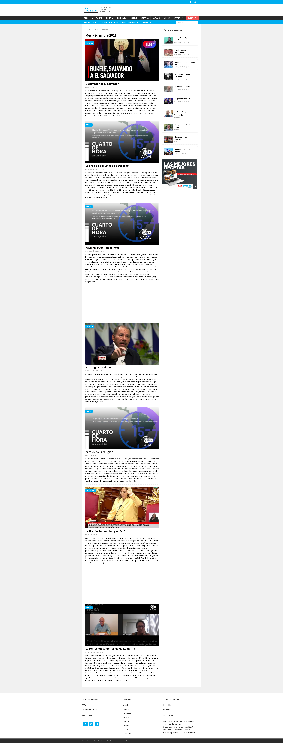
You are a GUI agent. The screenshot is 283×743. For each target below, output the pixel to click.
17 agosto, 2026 (180, 79)
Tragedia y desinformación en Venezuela (181, 113)
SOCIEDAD (133, 18)
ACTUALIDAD (97, 18)
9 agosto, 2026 (180, 117)
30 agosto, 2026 (180, 42)
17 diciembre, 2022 (93, 251)
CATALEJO (156, 18)
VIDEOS (167, 18)
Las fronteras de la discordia (182, 75)
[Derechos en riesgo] (168, 89)
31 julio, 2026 (180, 141)
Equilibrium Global (89, 709)
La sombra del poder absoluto (182, 39)
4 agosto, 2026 (180, 129)
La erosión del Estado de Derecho (107, 165)
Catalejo (126, 725)
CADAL (84, 705)
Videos (125, 729)
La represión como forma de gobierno (110, 648)
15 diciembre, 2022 (93, 371)
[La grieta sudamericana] (168, 101)
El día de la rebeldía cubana (182, 150)
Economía (127, 713)
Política (126, 709)
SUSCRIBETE (192, 18)
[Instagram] (195, 2)
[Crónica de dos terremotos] (168, 52)
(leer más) (116, 115)
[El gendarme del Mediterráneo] (168, 139)
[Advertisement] (161, 9)
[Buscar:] (187, 22)
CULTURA (145, 18)
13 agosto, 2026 (180, 89)
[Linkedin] (199, 2)
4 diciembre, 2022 (93, 652)
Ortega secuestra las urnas (182, 126)
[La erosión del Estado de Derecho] (122, 142)
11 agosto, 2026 (180, 101)
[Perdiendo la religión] (122, 428)
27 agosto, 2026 (180, 54)
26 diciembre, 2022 (93, 169)
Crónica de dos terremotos (180, 51)
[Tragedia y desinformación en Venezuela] (168, 113)
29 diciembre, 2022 (93, 87)
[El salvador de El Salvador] (122, 60)
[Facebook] (191, 2)
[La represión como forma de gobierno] (122, 625)
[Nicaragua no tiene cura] (122, 344)
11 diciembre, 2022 (93, 455)
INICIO (86, 18)
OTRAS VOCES (179, 18)
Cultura (126, 721)
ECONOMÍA (121, 18)
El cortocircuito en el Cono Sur (184, 63)
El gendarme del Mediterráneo (180, 138)
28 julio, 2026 (180, 154)
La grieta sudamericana (184, 99)
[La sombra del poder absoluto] (168, 40)
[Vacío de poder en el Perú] (122, 224)
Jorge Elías (167, 705)
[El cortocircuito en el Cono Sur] (168, 64)
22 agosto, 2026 (180, 67)
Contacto (167, 709)
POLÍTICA (109, 18)
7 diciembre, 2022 (93, 535)
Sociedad (126, 717)
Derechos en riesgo (182, 86)
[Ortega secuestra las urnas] (168, 127)
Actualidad (127, 705)
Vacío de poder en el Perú (102, 247)
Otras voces (127, 733)
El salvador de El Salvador (102, 84)
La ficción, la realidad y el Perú (105, 531)
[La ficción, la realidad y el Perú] (122, 507)
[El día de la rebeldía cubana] (168, 151)
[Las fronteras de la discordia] (168, 76)
